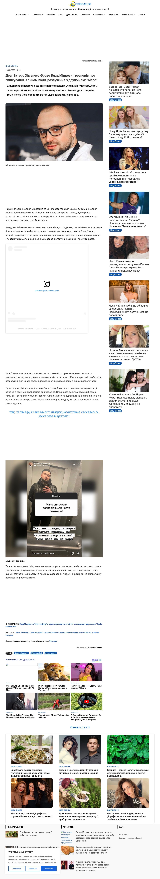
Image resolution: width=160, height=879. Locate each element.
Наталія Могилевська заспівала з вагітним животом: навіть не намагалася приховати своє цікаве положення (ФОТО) (128, 355)
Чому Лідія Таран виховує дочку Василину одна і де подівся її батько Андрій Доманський (128, 134)
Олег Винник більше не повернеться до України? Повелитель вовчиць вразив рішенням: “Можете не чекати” (127, 221)
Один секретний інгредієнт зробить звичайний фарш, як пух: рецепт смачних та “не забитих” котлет (93, 850)
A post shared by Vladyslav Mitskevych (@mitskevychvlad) (47, 329)
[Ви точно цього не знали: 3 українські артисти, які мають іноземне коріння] (80, 749)
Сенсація (53, 641)
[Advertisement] (80, 38)
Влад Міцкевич (21, 653)
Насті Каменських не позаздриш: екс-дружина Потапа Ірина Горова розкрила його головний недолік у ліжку (129, 266)
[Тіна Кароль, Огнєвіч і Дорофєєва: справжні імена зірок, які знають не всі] (32, 793)
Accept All (49, 869)
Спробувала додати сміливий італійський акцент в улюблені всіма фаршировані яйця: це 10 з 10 (30, 773)
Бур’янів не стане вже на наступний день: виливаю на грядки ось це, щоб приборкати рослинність (78, 816)
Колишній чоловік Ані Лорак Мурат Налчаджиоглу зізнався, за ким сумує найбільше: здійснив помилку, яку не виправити (128, 401)
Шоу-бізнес (12, 66)
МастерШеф (36, 653)
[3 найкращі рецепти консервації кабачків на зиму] (12, 834)
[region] (32, 861)
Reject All (32, 869)
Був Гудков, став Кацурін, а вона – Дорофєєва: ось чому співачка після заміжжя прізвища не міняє (126, 816)
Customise (16, 869)
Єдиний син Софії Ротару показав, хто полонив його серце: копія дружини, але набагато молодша (125, 91)
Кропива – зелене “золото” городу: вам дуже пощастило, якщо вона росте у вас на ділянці (128, 773)
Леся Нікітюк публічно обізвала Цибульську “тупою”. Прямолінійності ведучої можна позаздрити (128, 310)
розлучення (50, 653)
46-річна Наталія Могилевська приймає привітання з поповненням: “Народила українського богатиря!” (127, 177)
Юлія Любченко (95, 61)
